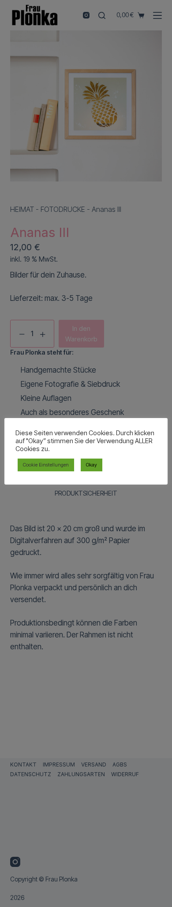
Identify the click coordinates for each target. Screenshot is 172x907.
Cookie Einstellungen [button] (46, 465)
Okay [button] (91, 465)
